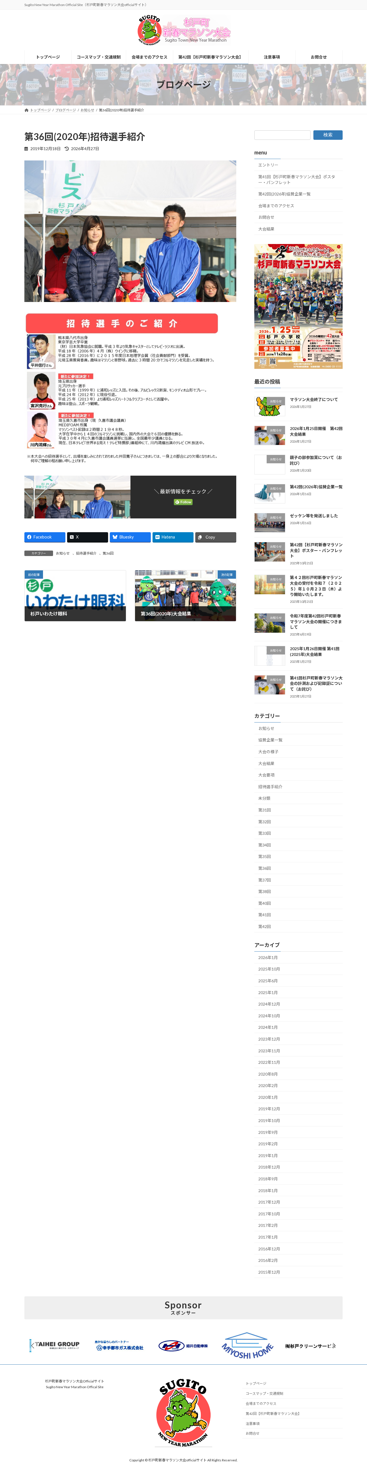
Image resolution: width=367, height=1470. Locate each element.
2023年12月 (269, 1039)
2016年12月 (269, 1248)
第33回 (264, 833)
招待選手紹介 (86, 553)
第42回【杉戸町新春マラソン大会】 (273, 1413)
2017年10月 (269, 1213)
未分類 (264, 798)
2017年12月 (269, 1202)
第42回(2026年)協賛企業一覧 (284, 193)
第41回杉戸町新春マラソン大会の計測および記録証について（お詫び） (316, 683)
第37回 (264, 880)
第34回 (264, 845)
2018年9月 (268, 1178)
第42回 (264, 926)
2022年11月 (269, 1062)
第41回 (264, 914)
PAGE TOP (353, 1420)
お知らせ (63, 553)
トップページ (256, 1383)
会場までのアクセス (276, 205)
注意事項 (252, 1423)
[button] (334, 1345)
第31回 (264, 809)
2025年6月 (268, 980)
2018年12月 (269, 1167)
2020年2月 (268, 1085)
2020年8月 (268, 1074)
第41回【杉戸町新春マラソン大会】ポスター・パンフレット (296, 179)
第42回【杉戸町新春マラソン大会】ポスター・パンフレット (316, 550)
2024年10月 (269, 1015)
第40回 (264, 903)
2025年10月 (269, 969)
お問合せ (266, 217)
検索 (328, 134)
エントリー (268, 164)
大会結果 (266, 228)
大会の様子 (268, 751)
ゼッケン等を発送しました (314, 515)
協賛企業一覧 (270, 739)
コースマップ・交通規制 (264, 1393)
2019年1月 (268, 1155)
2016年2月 (268, 1260)
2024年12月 (269, 1004)
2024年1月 (268, 1027)
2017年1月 (268, 1237)
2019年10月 (269, 1120)
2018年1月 (268, 1190)
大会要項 (266, 774)
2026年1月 (268, 957)
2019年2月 (268, 1143)
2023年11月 (269, 1050)
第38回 (264, 891)
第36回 (108, 553)
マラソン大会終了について (314, 399)
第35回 (264, 856)
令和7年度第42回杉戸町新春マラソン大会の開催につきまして (316, 621)
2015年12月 (269, 1272)
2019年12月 (269, 1108)
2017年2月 (268, 1225)
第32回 (264, 821)
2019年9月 (268, 1132)
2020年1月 (268, 1097)
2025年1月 (268, 992)
